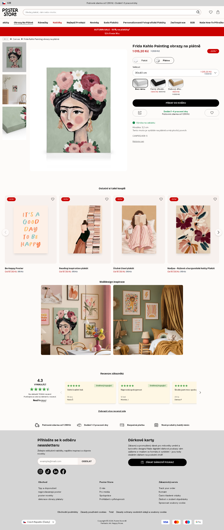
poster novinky (45, 495)
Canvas (16, 39)
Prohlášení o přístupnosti (112, 499)
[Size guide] (140, 112)
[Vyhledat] (198, 12)
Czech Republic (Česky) (38, 522)
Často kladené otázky (170, 495)
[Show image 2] (14, 89)
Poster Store (119, 521)
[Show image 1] (14, 57)
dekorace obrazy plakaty (50, 499)
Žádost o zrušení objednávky (173, 499)
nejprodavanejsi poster (49, 491)
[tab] (210, 12)
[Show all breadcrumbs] (5, 39)
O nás (102, 488)
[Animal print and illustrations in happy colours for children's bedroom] (148, 320)
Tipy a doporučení (47, 488)
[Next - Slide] (221, 87)
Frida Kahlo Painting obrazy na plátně (41, 39)
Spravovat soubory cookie (172, 502)
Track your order (167, 488)
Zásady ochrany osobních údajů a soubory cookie (141, 512)
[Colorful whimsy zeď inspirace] (76, 320)
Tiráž (111, 512)
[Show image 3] (14, 123)
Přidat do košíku (176, 103)
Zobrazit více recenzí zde (112, 411)
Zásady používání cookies (93, 512)
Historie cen (138, 141)
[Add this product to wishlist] (212, 112)
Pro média (105, 491)
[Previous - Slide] (130, 87)
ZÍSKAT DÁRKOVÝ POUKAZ (160, 462)
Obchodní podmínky (67, 512)
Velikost (136, 67)
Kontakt (163, 491)
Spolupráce (105, 495)
